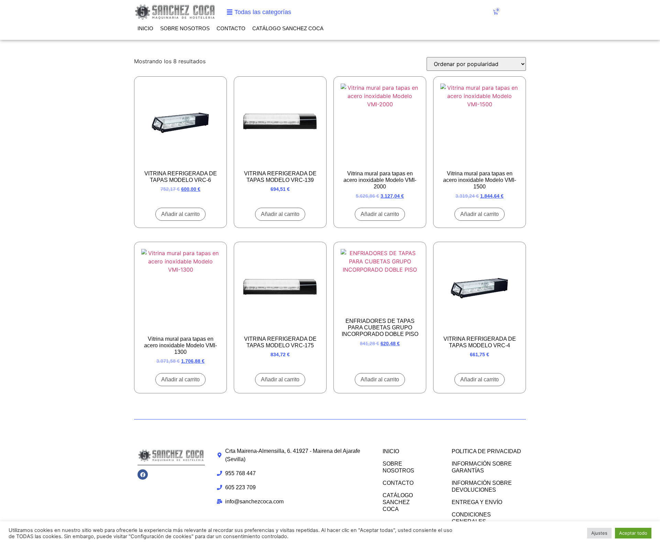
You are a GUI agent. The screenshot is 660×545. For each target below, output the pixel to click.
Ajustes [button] (599, 533)
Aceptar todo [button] (633, 533)
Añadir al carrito (180, 214)
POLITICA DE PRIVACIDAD (486, 451)
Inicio (145, 28)
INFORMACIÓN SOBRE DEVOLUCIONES (482, 486)
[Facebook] (143, 474)
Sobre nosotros (185, 28)
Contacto (231, 28)
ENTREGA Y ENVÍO (477, 502)
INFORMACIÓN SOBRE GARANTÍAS (482, 467)
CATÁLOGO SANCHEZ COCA (287, 28)
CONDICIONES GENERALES (471, 518)
